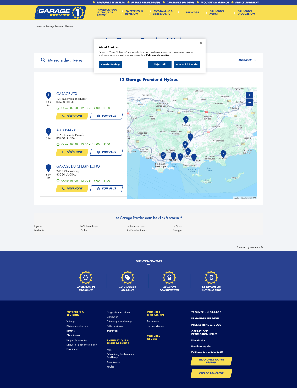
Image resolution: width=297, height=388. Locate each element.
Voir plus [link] (109, 116)
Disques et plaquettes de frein (82, 344)
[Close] (201, 43)
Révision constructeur (77, 326)
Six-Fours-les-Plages (136, 230)
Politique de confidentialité (207, 352)
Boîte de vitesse (115, 326)
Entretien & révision (75, 313)
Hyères (38, 226)
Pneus (109, 350)
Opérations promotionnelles (204, 332)
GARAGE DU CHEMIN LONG (78, 166)
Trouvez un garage (206, 312)
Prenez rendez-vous (206, 325)
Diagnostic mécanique (118, 312)
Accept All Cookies (187, 64)
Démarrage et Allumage (119, 321)
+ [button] (250, 95)
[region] (150, 56)
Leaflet (236, 197)
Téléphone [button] (74, 116)
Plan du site (198, 340)
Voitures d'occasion (155, 313)
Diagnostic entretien (77, 340)
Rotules (110, 366)
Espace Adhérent (211, 373)
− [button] (249, 102)
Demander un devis (205, 318)
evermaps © (256, 247)
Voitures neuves (153, 337)
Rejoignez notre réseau (211, 361)
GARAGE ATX (66, 94)
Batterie (71, 331)
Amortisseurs (113, 362)
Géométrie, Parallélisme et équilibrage (121, 356)
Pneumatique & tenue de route (118, 342)
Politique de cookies (157, 55)
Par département (155, 326)
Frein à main (73, 349)
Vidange (71, 321)
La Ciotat (177, 226)
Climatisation (73, 335)
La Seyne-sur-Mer (136, 226)
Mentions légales (201, 346)
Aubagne (177, 230)
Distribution (112, 317)
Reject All (160, 64)
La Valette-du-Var (89, 226)
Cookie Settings (110, 64)
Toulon (83, 230)
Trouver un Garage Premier (48, 26)
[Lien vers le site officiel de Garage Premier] (60, 12)
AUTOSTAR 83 (67, 130)
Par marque (153, 321)
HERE (253, 197)
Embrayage (113, 331)
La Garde (39, 230)
